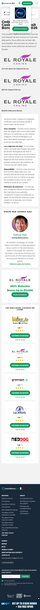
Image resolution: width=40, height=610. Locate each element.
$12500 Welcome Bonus (12, 111)
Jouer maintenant (20, 295)
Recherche (27, 3)
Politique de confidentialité (25, 507)
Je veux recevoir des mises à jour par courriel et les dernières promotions (18, 584)
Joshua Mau (20, 234)
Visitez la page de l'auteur (20, 264)
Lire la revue (20, 340)
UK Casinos (6, 507)
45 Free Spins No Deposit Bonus (15, 69)
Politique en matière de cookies (27, 502)
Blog (4, 547)
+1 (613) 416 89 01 (7, 562)
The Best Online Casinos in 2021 (7, 519)
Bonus (4, 544)
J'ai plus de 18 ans (10, 581)
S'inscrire (25, 576)
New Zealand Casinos (9, 510)
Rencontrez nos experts (12, 552)
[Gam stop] (19, 596)
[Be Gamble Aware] (11, 595)
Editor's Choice (7, 498)
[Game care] (27, 596)
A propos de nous (26, 498)
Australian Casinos (8, 504)
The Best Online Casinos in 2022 (7, 524)
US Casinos (6, 501)
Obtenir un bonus (20, 29)
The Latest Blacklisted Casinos (10, 529)
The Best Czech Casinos (8, 534)
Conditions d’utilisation (24, 512)
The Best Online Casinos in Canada (8, 514)
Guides (4, 541)
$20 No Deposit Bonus (11, 90)
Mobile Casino (7, 549)
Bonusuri (7, 15)
